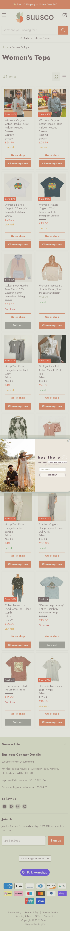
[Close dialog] (68, 441)
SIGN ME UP (52, 475)
